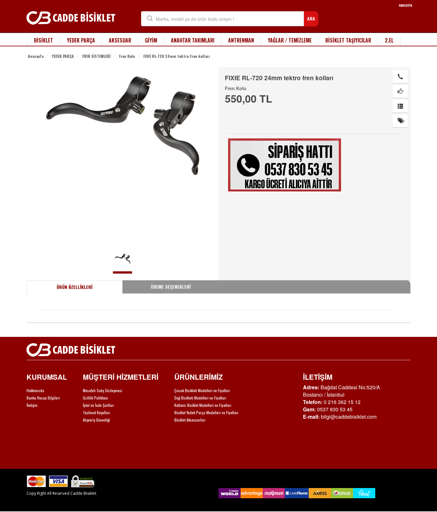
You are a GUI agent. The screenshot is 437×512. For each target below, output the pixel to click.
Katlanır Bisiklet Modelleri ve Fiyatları (202, 405)
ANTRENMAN (241, 40)
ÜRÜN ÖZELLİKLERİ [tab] (74, 286)
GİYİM (151, 40)
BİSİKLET (43, 40)
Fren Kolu (127, 56)
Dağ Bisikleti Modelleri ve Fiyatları (200, 397)
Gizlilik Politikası (95, 397)
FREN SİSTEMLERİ (96, 56)
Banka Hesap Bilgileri (43, 397)
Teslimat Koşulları (96, 412)
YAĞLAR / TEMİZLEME (290, 40)
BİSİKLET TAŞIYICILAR (348, 40)
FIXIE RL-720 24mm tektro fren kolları (176, 56)
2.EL (389, 40)
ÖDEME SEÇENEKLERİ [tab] (171, 286)
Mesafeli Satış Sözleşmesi (102, 390)
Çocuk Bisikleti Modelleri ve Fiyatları (202, 390)
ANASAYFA (405, 5)
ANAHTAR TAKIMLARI (192, 40)
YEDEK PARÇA (81, 40)
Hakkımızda (35, 390)
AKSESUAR (120, 40)
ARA (311, 18)
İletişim (32, 405)
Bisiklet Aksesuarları (189, 420)
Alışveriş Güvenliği (96, 420)
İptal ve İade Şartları (98, 405)
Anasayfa (36, 56)
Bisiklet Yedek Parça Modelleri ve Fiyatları (206, 412)
